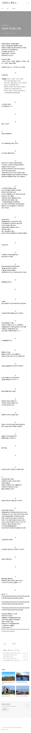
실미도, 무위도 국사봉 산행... (10, 658)
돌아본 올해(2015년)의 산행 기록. (11, 660)
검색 (25, 3)
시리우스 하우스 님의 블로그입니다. (9, 706)
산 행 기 (4, 650)
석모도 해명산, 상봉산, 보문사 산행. (11, 652)
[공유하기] (7, 644)
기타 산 (9, 650)
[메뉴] (28, 3)
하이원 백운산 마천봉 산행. (9, 654)
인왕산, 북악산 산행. (8, 656)
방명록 (13, 8)
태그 (7, 8)
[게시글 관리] (9, 644)
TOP (28, 728)
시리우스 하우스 (9, 3)
